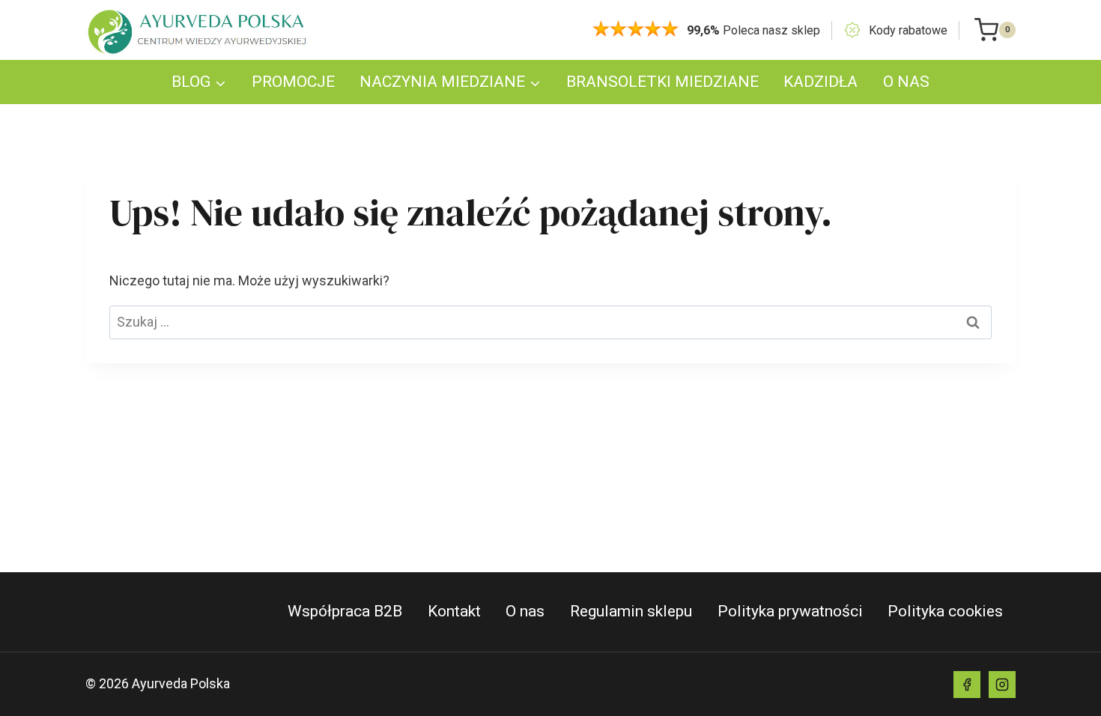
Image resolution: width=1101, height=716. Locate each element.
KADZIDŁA (820, 82)
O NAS (906, 82)
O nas (525, 611)
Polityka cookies (945, 611)
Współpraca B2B (345, 611)
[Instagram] (1002, 684)
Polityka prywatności (790, 611)
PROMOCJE (293, 82)
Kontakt (454, 611)
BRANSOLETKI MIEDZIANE (662, 82)
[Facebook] (966, 684)
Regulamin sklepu (631, 611)
